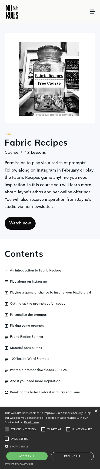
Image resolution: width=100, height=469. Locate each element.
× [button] (96, 411)
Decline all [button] (72, 456)
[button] (6, 429)
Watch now (20, 223)
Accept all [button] (27, 456)
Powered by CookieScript (19, 464)
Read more (31, 422)
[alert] (50, 438)
